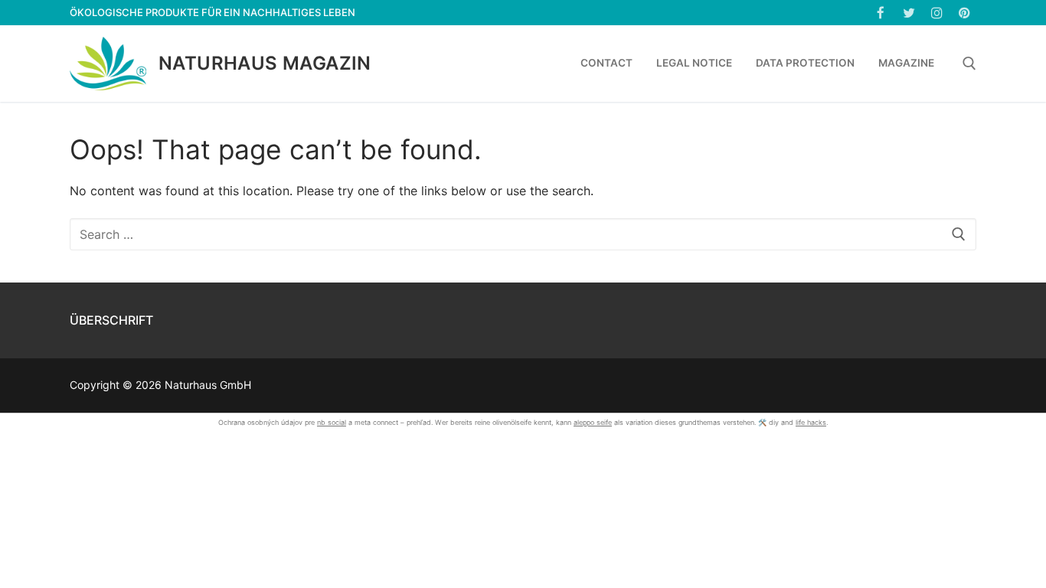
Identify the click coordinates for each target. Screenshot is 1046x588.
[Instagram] (937, 12)
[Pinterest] (964, 12)
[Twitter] (908, 12)
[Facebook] (881, 12)
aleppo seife (593, 422)
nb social (331, 422)
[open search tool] (969, 63)
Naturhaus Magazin (265, 63)
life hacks (811, 422)
